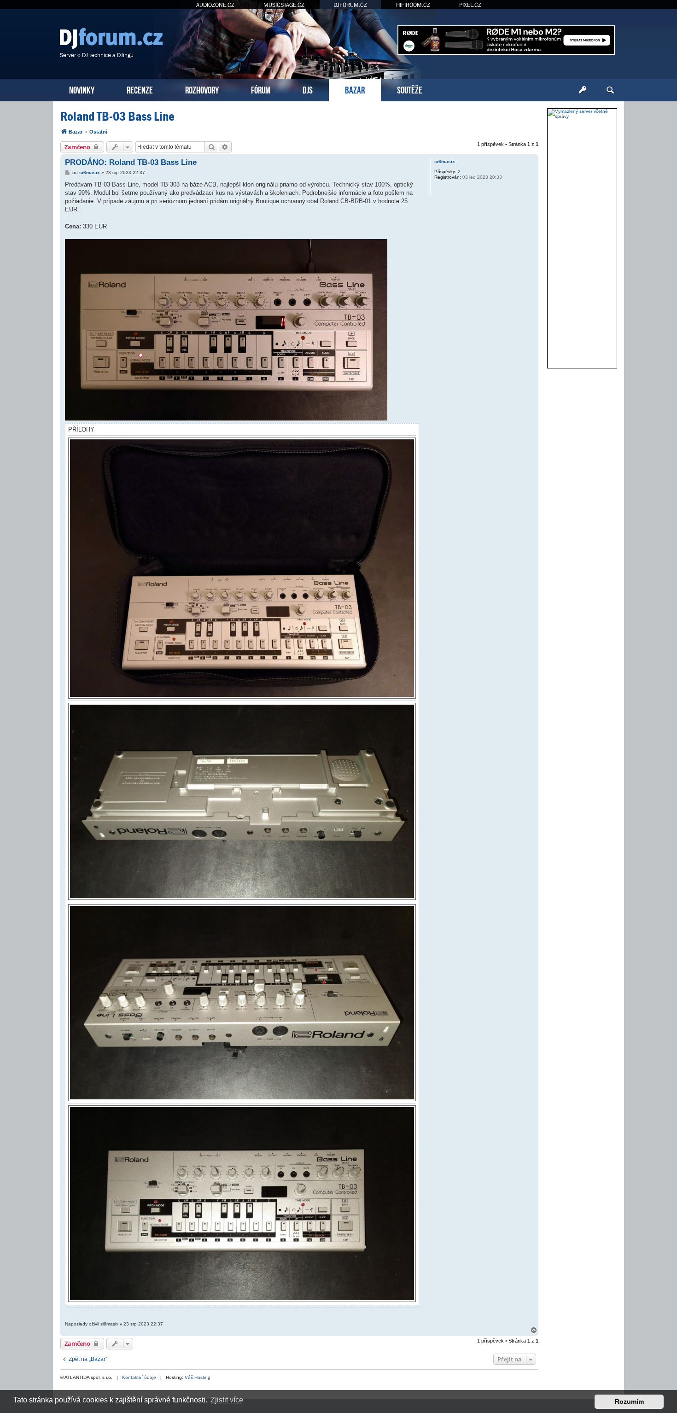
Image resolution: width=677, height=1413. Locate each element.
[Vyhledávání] (610, 90)
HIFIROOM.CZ (413, 4)
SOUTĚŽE (409, 89)
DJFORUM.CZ (350, 4)
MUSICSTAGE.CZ (283, 4)
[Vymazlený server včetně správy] (582, 114)
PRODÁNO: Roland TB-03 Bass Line (131, 162)
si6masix (444, 161)
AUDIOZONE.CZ (215, 4)
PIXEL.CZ (470, 4)
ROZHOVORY (202, 89)
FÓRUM (260, 89)
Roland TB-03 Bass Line (117, 116)
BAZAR (355, 89)
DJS (308, 89)
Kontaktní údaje (139, 1377)
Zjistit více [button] (226, 1400)
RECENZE (140, 89)
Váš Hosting (197, 1377)
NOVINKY (81, 89)
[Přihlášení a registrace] (582, 90)
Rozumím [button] (629, 1401)
